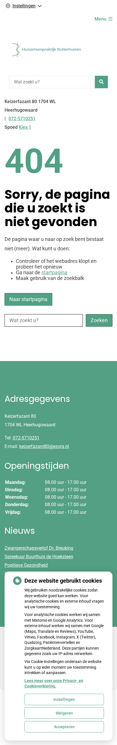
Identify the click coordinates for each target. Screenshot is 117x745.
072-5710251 (26, 438)
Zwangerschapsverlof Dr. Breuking (39, 548)
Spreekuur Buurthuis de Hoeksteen (39, 556)
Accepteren (64, 726)
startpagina (54, 272)
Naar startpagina (28, 299)
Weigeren (64, 713)
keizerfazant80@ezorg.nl (44, 446)
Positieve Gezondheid (26, 565)
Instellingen (64, 699)
